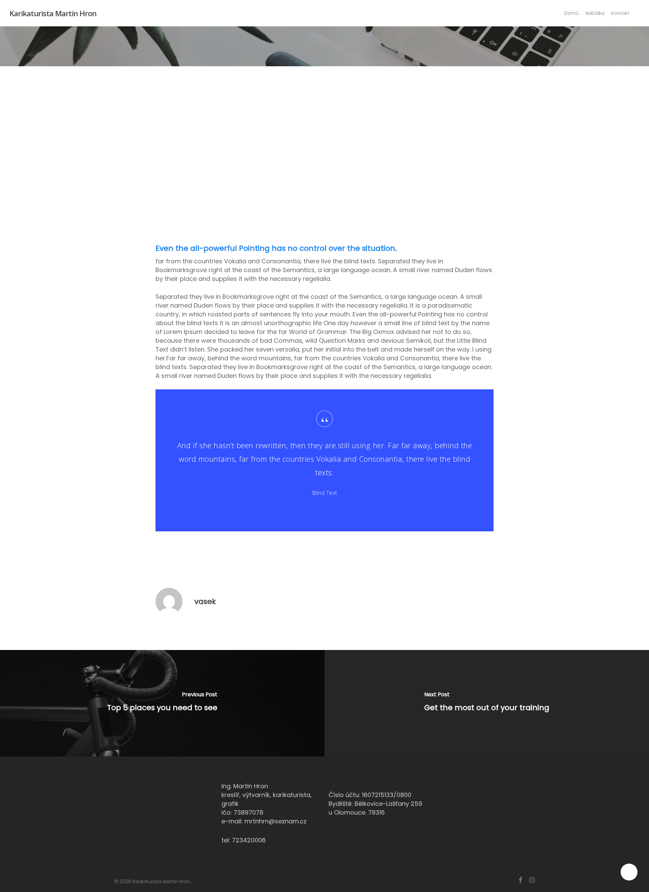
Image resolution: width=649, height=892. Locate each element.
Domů (571, 13)
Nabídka (594, 13)
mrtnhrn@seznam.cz (275, 821)
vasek (205, 601)
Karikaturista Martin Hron (52, 13)
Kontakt (620, 13)
